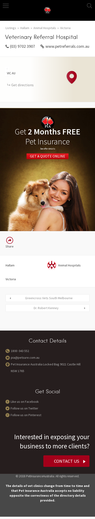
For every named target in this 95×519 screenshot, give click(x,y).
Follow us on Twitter (24, 408)
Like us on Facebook (25, 402)
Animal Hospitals (44, 28)
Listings (11, 28)
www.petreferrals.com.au (67, 46)
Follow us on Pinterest (26, 415)
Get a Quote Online (47, 156)
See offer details (47, 148)
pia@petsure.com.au (25, 357)
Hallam (24, 28)
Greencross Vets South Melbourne (49, 298)
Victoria (65, 28)
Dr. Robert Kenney (46, 308)
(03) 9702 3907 (22, 46)
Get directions (22, 85)
